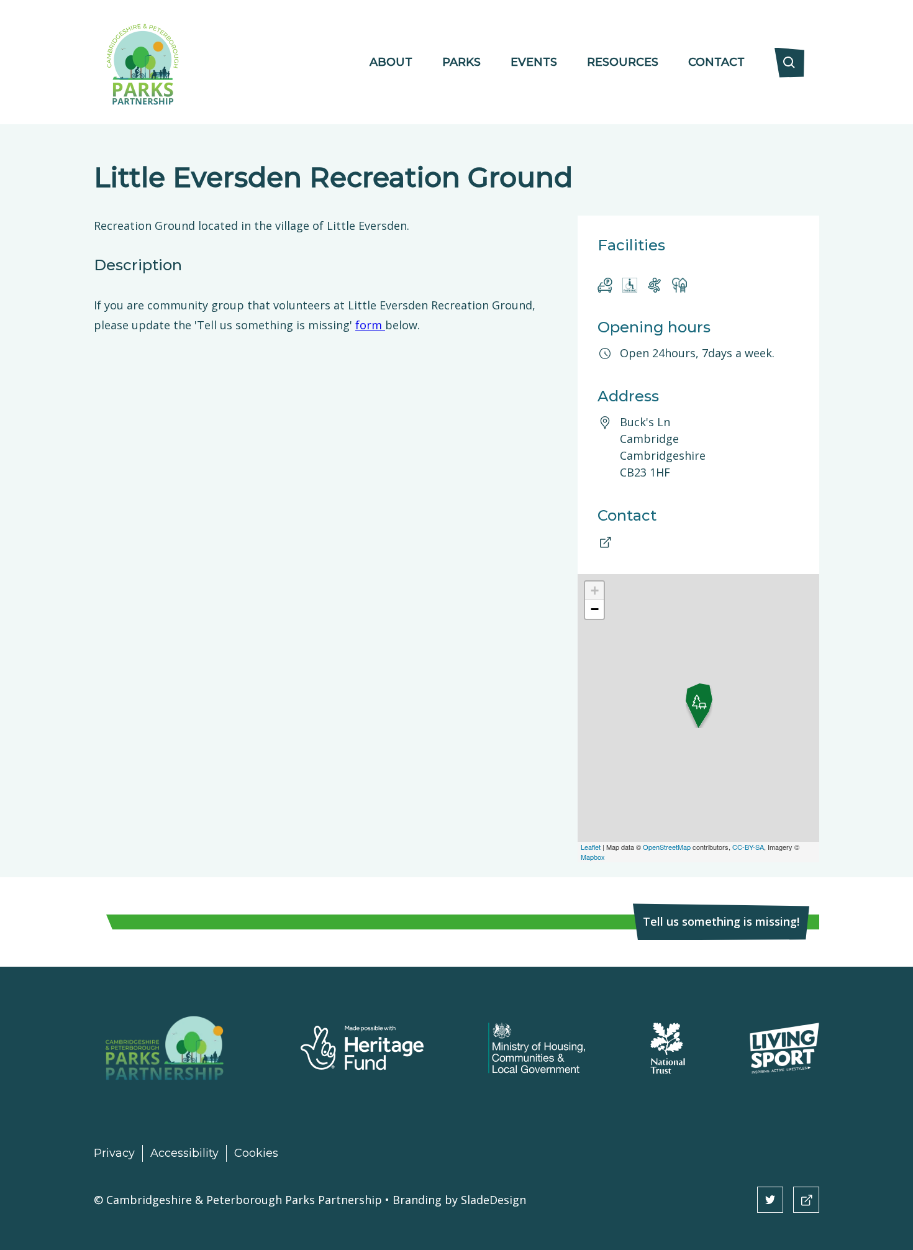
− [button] (595, 609)
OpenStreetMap (667, 847)
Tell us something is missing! (721, 921)
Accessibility (184, 1153)
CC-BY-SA (748, 847)
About (391, 62)
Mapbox (593, 857)
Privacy (114, 1153)
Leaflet (591, 847)
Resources (622, 62)
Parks (461, 62)
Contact (716, 62)
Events (534, 62)
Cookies (256, 1153)
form (370, 324)
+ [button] (595, 590)
